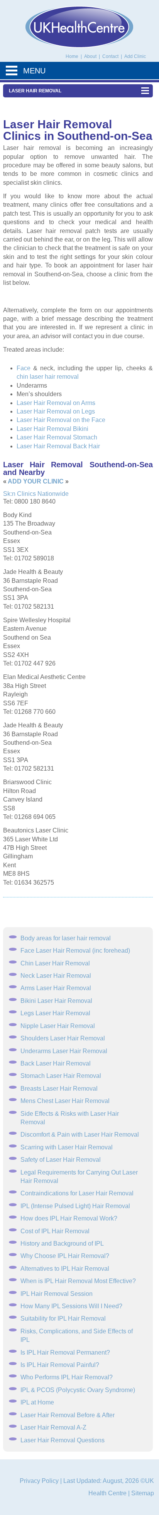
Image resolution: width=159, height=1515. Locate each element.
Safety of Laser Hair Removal (60, 1159)
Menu (34, 70)
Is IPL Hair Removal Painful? (59, 1365)
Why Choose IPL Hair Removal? (64, 1256)
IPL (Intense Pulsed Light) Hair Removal (75, 1206)
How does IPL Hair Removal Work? (68, 1218)
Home (72, 56)
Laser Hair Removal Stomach (57, 437)
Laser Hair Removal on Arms (56, 403)
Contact (111, 56)
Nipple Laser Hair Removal (57, 1026)
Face (23, 368)
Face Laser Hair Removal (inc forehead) (75, 950)
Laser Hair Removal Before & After (67, 1415)
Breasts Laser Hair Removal (59, 1088)
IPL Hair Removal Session (56, 1293)
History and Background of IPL (62, 1243)
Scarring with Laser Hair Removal (66, 1147)
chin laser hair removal (48, 376)
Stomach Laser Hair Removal (60, 1075)
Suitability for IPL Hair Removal (63, 1318)
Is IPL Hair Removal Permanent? (65, 1352)
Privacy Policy (39, 1481)
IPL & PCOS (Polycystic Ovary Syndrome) (77, 1390)
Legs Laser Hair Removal (55, 1013)
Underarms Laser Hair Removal (63, 1051)
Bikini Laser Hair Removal (56, 1001)
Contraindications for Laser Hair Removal (77, 1193)
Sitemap (142, 1493)
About (91, 56)
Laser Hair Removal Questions (62, 1440)
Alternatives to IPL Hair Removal (64, 1268)
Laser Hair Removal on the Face (61, 420)
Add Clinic (135, 56)
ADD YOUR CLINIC (36, 481)
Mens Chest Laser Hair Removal (65, 1101)
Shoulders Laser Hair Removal (62, 1038)
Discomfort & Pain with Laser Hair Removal (79, 1134)
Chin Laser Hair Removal (55, 963)
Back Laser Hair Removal (55, 1063)
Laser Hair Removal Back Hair (58, 446)
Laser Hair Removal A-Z (53, 1427)
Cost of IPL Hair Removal (55, 1231)
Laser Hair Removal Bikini (52, 429)
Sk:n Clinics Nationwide (36, 493)
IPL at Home (37, 1402)
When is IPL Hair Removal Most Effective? (78, 1281)
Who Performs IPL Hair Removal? (66, 1377)
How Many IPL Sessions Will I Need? (71, 1306)
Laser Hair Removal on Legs (56, 411)
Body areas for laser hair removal (65, 938)
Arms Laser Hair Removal (55, 988)
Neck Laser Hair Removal (55, 975)
